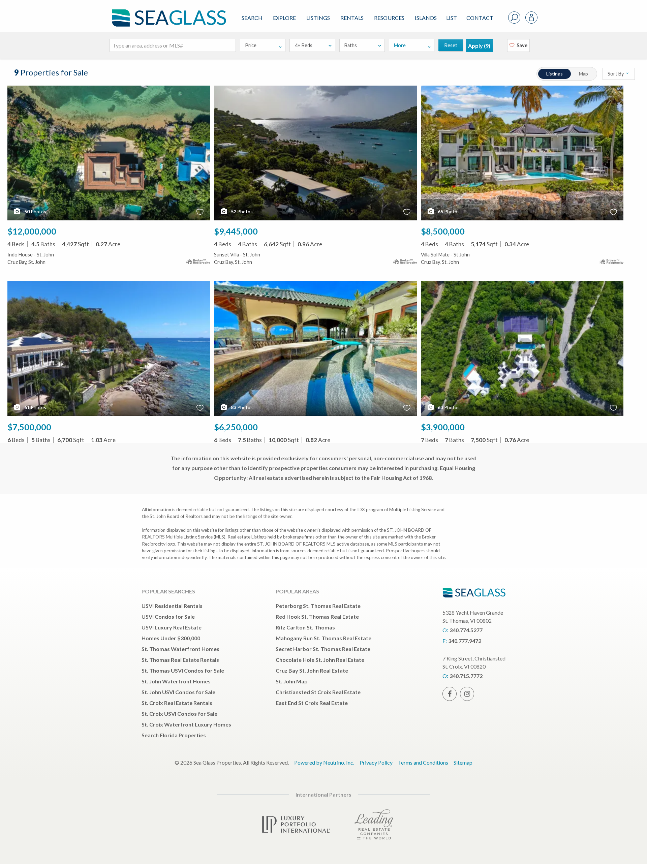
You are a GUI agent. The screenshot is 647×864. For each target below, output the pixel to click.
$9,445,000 (236, 231)
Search (252, 17)
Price (250, 45)
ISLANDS (426, 17)
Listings (318, 17)
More (400, 45)
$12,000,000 (31, 231)
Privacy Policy (376, 762)
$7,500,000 (29, 427)
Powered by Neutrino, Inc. (324, 762)
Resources (389, 17)
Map (583, 73)
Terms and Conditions (423, 762)
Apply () (479, 45)
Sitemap (463, 762)
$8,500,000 (443, 231)
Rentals (352, 17)
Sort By (616, 73)
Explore (284, 17)
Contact (479, 17)
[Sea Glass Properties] (168, 12)
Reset (450, 45)
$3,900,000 (443, 427)
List (451, 17)
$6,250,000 (236, 427)
